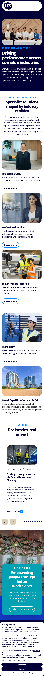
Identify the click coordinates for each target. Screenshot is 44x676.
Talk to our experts (22, 609)
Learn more (10, 188)
